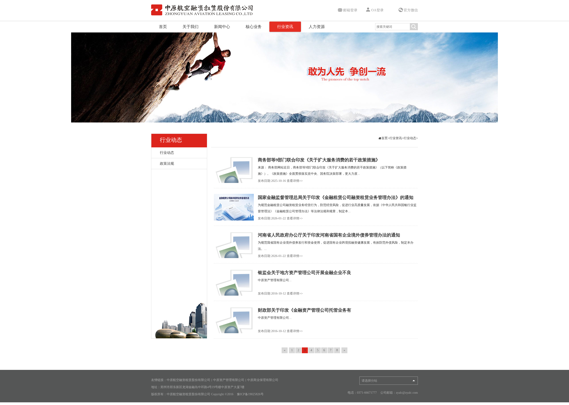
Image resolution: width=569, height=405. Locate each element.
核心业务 (254, 26)
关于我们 (190, 26)
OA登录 (377, 10)
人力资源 (317, 26)
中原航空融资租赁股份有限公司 (188, 380)
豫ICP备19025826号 (250, 394)
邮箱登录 (350, 10)
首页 (163, 26)
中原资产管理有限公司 (228, 380)
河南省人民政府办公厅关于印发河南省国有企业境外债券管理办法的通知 (329, 235)
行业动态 (171, 140)
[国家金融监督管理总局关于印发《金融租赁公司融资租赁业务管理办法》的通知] (234, 207)
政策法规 (167, 163)
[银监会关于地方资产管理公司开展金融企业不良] (234, 282)
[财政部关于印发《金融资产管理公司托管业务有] (234, 320)
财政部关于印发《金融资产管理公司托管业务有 (304, 310)
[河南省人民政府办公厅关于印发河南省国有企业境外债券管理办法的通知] (234, 244)
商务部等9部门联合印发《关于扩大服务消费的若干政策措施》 (319, 159)
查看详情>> (295, 180)
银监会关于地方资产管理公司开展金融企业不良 (304, 272)
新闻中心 (222, 26)
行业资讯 (285, 26)
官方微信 (411, 10)
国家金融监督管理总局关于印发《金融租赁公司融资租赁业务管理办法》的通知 (335, 197)
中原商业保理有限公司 (262, 380)
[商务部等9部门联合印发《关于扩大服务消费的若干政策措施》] (234, 169)
